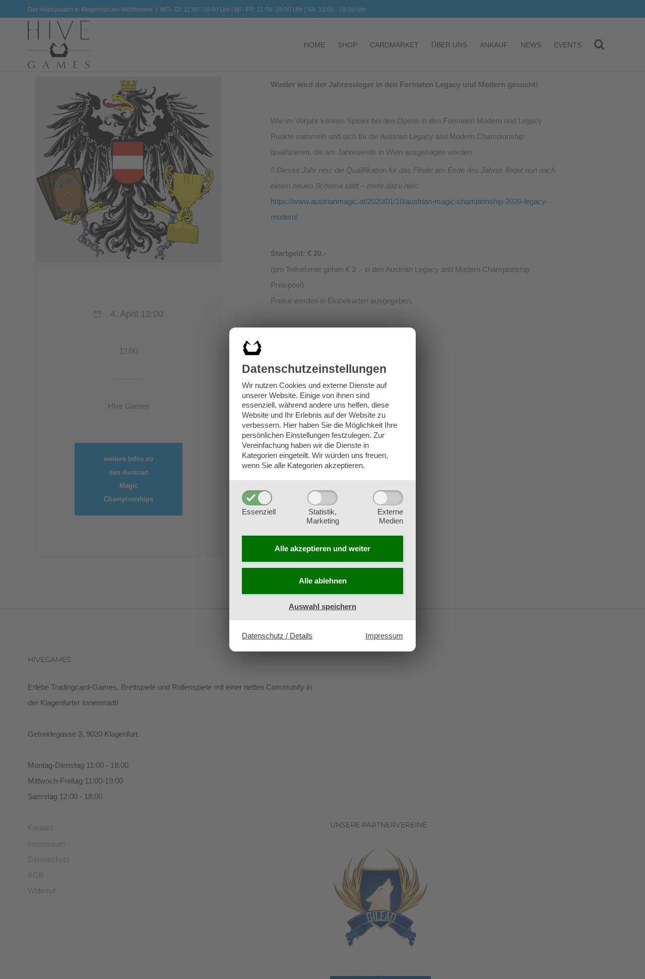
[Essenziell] (257, 497)
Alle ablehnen (323, 580)
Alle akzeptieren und (322, 548)
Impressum (384, 635)
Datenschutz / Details (277, 635)
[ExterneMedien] (388, 497)
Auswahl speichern (322, 606)
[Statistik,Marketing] (322, 497)
